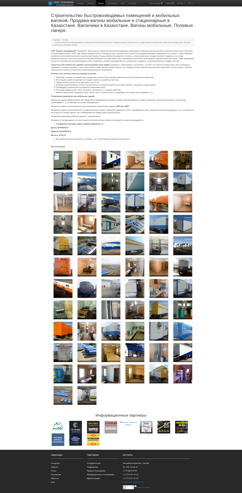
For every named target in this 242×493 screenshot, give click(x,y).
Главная (80, 3)
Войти (169, 3)
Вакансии (55, 478)
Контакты (132, 3)
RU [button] (190, 3)
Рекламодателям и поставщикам (100, 474)
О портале (55, 463)
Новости (90, 3)
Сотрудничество (93, 463)
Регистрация (155, 3)
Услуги (100, 3)
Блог (123, 3)
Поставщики (112, 3)
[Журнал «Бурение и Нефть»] (128, 423)
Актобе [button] (180, 3)
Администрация (93, 478)
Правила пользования (96, 470)
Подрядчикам (92, 467)
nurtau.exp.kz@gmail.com (133, 482)
